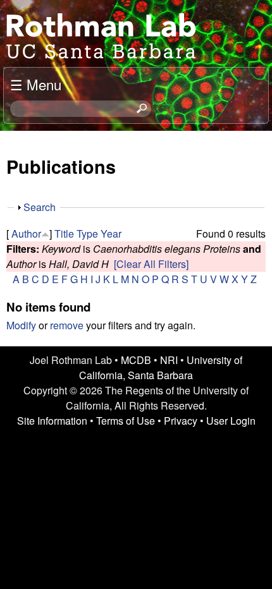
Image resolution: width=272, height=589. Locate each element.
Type (87, 233)
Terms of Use (125, 420)
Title (64, 233)
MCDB (136, 360)
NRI (169, 360)
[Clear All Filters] (151, 264)
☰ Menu (35, 84)
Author (26, 233)
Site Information (52, 420)
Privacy (180, 420)
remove (66, 325)
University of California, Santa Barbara (160, 367)
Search (39, 207)
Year (111, 233)
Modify (21, 325)
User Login (231, 420)
